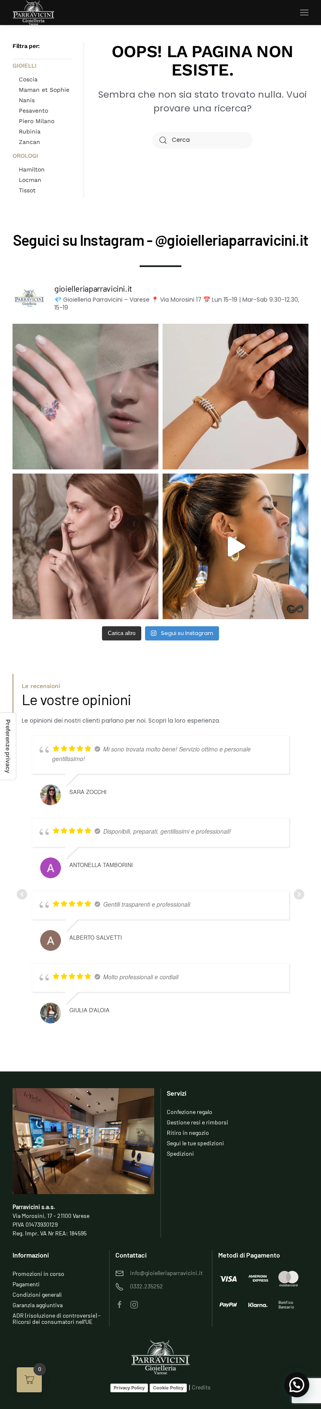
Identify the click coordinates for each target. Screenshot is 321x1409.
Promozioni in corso (38, 1273)
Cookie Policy (168, 1388)
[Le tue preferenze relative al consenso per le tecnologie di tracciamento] (8, 746)
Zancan (29, 142)
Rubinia (30, 131)
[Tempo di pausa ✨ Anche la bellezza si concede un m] (85, 546)
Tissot (27, 190)
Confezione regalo (189, 1111)
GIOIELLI (24, 65)
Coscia (28, 79)
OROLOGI (25, 155)
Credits (201, 1387)
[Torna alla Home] (33, 12)
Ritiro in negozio (188, 1132)
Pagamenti (26, 1284)
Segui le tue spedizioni (195, 1143)
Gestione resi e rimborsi (197, 1122)
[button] (304, 12)
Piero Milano (36, 121)
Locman (30, 179)
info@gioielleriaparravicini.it (166, 1272)
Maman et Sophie (44, 89)
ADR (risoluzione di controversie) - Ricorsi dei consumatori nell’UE (57, 1318)
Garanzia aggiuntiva (38, 1304)
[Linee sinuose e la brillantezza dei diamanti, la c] (235, 396)
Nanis (27, 100)
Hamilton (32, 169)
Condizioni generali (37, 1294)
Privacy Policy (129, 1388)
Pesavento (33, 110)
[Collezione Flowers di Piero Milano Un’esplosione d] (85, 396)
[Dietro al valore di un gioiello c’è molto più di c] (235, 546)
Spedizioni (180, 1153)
